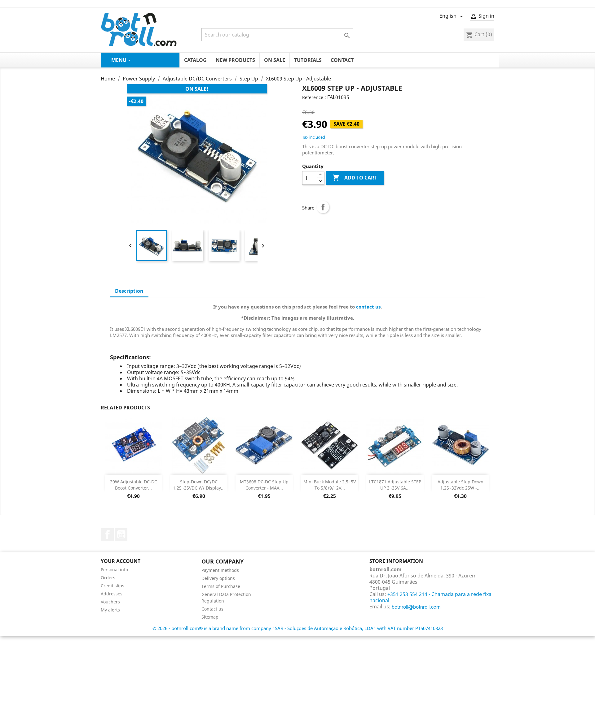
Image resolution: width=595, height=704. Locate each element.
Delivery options (218, 578)
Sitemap (209, 617)
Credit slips (112, 586)
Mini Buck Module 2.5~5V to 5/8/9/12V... (329, 485)
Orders (108, 578)
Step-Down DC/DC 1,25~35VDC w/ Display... (199, 485)
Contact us (212, 609)
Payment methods (220, 570)
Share (323, 207)
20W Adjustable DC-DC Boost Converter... (133, 485)
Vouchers (110, 602)
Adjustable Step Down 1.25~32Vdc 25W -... (460, 485)
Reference (312, 97)
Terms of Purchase (220, 586)
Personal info (114, 569)
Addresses (111, 594)
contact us (368, 307)
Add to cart (355, 177)
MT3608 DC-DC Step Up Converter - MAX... (264, 485)
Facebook (107, 534)
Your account (120, 561)
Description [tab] (129, 290)
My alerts (110, 610)
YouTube (121, 534)
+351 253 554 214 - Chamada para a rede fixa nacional (430, 597)
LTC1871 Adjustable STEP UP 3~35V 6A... (395, 485)
